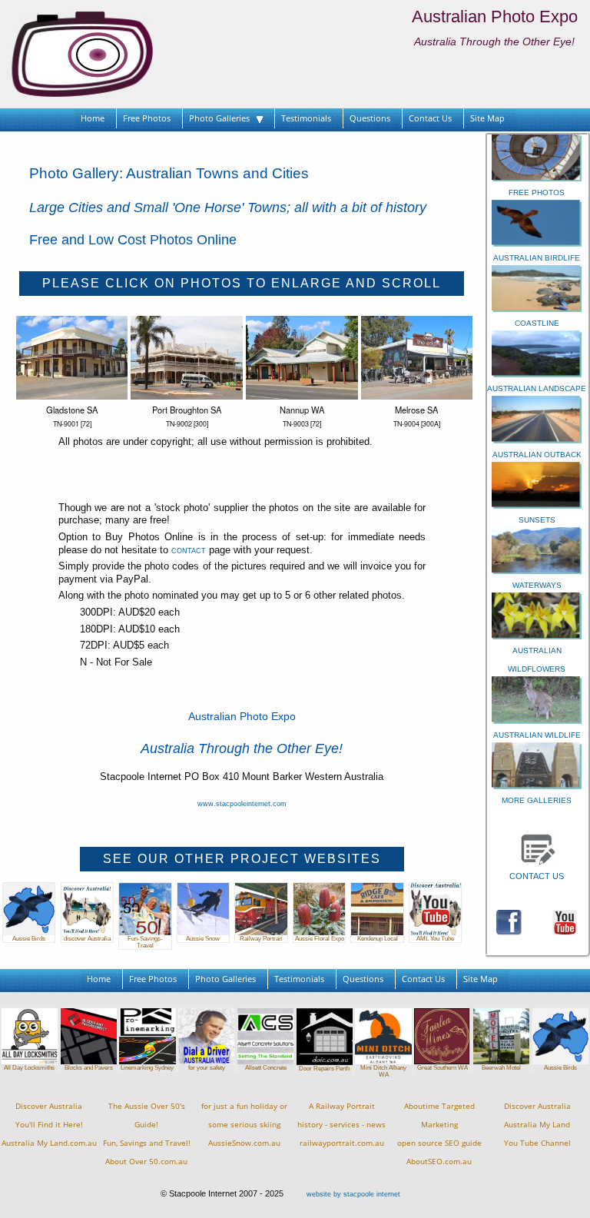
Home (92, 118)
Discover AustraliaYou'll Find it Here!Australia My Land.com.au (49, 1124)
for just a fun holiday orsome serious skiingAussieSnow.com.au (244, 1124)
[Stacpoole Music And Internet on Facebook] (509, 921)
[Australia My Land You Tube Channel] (565, 921)
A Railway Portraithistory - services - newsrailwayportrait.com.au (341, 1124)
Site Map (487, 118)
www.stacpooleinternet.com (242, 804)
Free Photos (147, 118)
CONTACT (188, 551)
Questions (370, 118)
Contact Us (430, 118)
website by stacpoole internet (353, 1194)
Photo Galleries (223, 118)
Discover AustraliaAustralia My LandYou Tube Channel (537, 1124)
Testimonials (306, 118)
